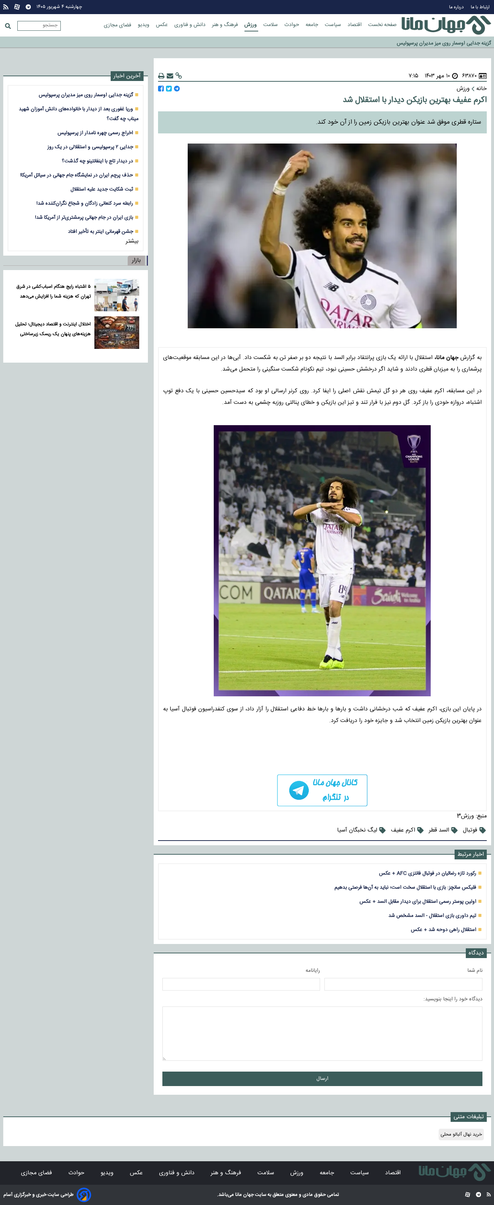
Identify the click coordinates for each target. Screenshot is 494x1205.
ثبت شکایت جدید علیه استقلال (102, 189)
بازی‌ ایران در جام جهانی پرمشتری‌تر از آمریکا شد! (84, 217)
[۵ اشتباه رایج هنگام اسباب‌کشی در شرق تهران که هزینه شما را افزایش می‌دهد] (116, 295)
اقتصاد (355, 25)
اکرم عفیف (403, 830)
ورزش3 (465, 816)
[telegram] (322, 790)
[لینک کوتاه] (178, 76)
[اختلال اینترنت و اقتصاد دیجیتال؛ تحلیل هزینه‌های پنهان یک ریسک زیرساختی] (116, 332)
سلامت (271, 25)
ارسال (322, 1078)
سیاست (333, 25)
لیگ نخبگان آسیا (357, 830)
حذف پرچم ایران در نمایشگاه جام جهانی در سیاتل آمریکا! (76, 175)
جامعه (313, 25)
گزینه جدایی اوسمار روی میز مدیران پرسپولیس (444, 36)
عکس (162, 25)
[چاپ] (161, 76)
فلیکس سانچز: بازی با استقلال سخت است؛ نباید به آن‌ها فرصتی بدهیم (405, 887)
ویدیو (144, 25)
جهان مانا (244, 1195)
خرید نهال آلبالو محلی (461, 1134)
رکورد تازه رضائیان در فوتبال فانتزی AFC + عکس (427, 873)
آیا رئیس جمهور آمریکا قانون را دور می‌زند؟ (448, 46)
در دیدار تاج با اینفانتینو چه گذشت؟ (97, 161)
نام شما (474, 970)
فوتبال (470, 830)
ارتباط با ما (481, 7)
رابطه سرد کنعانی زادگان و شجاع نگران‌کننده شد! (85, 203)
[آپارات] (17, 7)
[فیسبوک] (161, 89)
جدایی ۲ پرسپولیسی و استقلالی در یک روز (90, 147)
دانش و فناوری (190, 25)
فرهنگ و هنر (225, 25)
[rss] (5, 7)
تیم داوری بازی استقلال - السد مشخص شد (432, 915)
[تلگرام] (28, 7)
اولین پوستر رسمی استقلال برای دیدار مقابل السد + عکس (417, 901)
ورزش (251, 25)
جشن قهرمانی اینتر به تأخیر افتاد (100, 231)
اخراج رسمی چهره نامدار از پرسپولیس (95, 133)
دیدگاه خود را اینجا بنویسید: (452, 999)
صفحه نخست (382, 25)
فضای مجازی (118, 25)
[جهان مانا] (446, 25)
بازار (136, 260)
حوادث (292, 25)
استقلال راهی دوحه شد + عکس (443, 930)
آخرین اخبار (127, 76)
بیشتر (132, 241)
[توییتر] (169, 89)
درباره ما (457, 7)
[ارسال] (170, 76)
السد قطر (439, 830)
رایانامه (313, 970)
